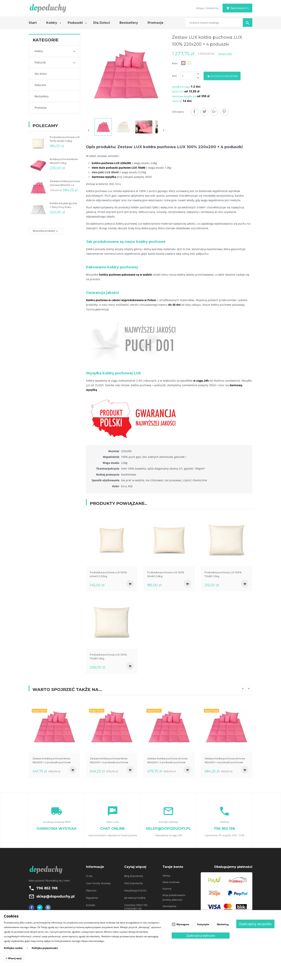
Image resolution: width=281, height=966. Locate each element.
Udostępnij (194, 111)
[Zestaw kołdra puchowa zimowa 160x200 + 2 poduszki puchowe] (169, 726)
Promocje (40, 107)
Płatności (91, 890)
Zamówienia (169, 906)
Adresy (166, 875)
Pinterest (224, 111)
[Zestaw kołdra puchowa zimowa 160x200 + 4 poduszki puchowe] (226, 726)
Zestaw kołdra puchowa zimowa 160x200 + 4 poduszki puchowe (65, 183)
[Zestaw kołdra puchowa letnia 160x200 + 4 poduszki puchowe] (112, 726)
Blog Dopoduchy (133, 876)
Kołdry (39, 51)
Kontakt (90, 905)
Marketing (223, 924)
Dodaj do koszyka (222, 76)
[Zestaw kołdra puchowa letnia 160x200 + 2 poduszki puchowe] (54, 726)
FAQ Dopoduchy (133, 883)
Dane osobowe (170, 882)
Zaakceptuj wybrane (200, 935)
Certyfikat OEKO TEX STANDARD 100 (136, 906)
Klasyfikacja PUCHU (135, 890)
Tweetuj (204, 111)
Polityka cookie (13, 948)
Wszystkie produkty (46, 231)
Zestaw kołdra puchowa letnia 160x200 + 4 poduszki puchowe (109, 760)
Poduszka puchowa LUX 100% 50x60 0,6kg (65, 139)
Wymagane (182, 924)
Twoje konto (172, 867)
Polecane (40, 85)
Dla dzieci (41, 74)
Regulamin (92, 897)
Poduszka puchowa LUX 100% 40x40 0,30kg (108, 574)
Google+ (214, 111)
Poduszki (40, 62)
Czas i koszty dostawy (98, 883)
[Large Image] (226, 893)
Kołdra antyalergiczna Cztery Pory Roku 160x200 (63, 205)
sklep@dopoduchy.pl (55, 896)
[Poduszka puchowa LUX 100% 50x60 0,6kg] (169, 540)
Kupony (166, 888)
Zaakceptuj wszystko (255, 924)
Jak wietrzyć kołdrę (134, 897)
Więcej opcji (15, 958)
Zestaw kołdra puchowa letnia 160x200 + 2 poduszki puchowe (51, 760)
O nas (89, 876)
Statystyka (203, 924)
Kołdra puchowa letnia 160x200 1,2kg (64, 161)
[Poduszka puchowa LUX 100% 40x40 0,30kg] (112, 540)
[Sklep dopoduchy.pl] (48, 8)
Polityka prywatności (45, 948)
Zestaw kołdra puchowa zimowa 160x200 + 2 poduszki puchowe (167, 760)
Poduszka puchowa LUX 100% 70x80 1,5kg (108, 656)
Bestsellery (42, 96)
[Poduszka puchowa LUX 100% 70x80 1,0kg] (226, 540)
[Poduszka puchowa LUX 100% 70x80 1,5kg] (112, 622)
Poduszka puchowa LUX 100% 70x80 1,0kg (223, 574)
